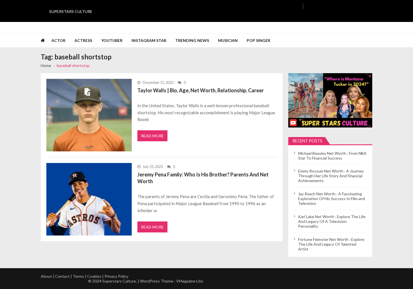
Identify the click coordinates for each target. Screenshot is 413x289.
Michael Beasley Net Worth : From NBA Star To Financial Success (332, 155)
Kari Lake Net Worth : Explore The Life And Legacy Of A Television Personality (332, 221)
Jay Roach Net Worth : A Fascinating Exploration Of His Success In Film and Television (331, 198)
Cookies (94, 276)
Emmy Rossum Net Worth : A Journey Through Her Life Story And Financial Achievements (331, 176)
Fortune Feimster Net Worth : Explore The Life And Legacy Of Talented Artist (331, 244)
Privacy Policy (116, 276)
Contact (62, 276)
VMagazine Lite (189, 281)
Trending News (192, 40)
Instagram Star (148, 40)
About (46, 276)
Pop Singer (258, 40)
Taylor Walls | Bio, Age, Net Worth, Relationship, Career (200, 90)
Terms (78, 276)
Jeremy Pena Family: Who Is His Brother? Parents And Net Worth (203, 177)
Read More (152, 135)
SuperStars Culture (70, 11)
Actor (58, 40)
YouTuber (111, 40)
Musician (228, 40)
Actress (83, 40)
